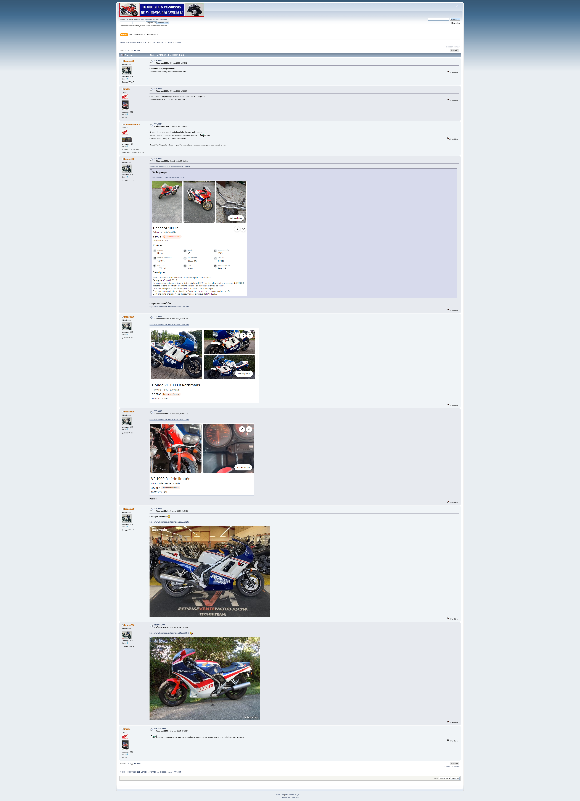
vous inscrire (162, 19)
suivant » (457, 47)
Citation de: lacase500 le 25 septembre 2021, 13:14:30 (170, 167)
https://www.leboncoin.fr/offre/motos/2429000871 (169, 633)
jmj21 (127, 89)
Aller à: (436, 778)
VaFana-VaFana (132, 124)
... (127, 50)
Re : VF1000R (160, 625)
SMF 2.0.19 (280, 795)
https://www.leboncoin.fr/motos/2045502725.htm (168, 177)
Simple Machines (301, 795)
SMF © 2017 (289, 795)
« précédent (449, 47)
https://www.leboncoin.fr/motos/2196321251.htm (169, 419)
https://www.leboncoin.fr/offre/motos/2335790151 (169, 522)
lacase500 (129, 61)
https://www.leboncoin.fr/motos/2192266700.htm (169, 324)
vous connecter (146, 19)
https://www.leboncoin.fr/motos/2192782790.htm (169, 307)
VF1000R (158, 61)
